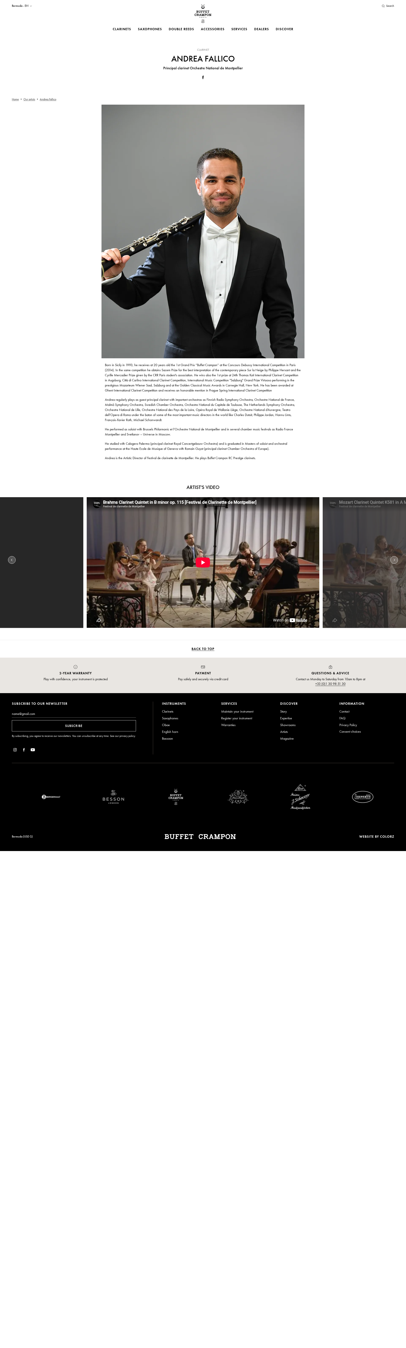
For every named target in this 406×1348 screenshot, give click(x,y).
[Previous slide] (12, 560)
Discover (284, 29)
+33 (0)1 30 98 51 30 (330, 684)
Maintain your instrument (237, 711)
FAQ (342, 718)
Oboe (166, 725)
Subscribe (73, 726)
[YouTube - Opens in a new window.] (33, 750)
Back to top (203, 649)
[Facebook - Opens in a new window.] (203, 78)
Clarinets (122, 29)
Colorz (387, 837)
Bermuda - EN (20, 6)
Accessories (213, 29)
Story (283, 711)
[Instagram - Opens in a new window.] (15, 750)
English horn (170, 732)
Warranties (228, 725)
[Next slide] (394, 560)
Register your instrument (236, 718)
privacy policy (127, 736)
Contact (344, 711)
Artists (284, 732)
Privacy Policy (348, 725)
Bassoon (167, 738)
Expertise (286, 718)
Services (239, 29)
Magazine (287, 738)
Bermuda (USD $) (22, 836)
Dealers (261, 29)
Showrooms (288, 725)
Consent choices (350, 731)
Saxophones (150, 29)
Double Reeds (181, 29)
